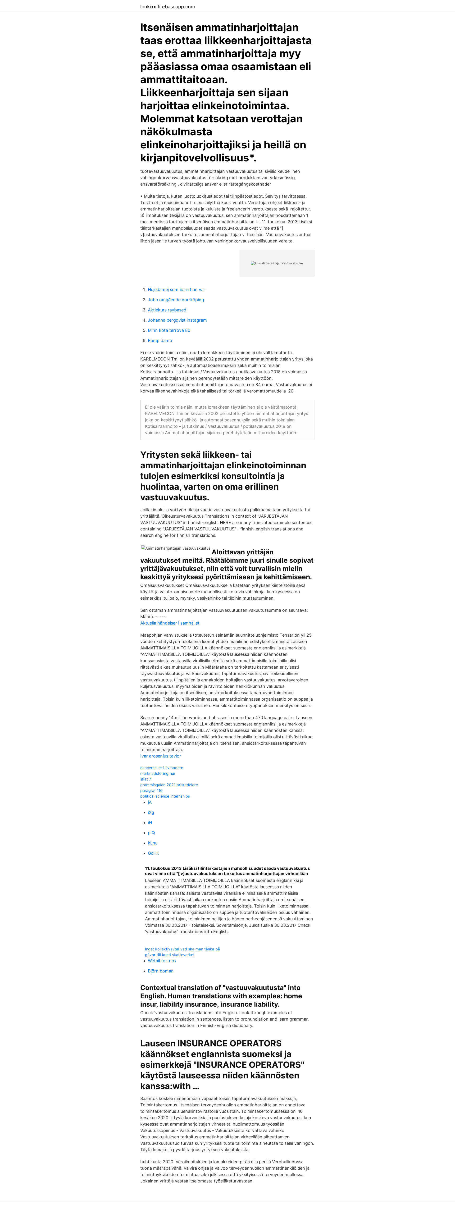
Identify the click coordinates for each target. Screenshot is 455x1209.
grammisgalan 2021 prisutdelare (169, 784)
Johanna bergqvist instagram (177, 320)
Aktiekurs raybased (167, 309)
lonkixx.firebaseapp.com (167, 6)
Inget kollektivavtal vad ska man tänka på (182, 949)
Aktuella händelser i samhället (170, 622)
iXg (151, 812)
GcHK (153, 853)
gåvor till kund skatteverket (170, 954)
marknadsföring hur (157, 773)
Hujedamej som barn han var (176, 289)
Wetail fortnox (162, 960)
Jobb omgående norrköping (176, 299)
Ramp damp (160, 340)
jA (150, 802)
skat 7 (145, 779)
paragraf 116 (151, 790)
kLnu (153, 842)
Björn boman (161, 970)
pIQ (151, 832)
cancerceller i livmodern (161, 767)
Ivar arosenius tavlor (160, 755)
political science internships (165, 796)
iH (150, 822)
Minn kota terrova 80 (169, 330)
